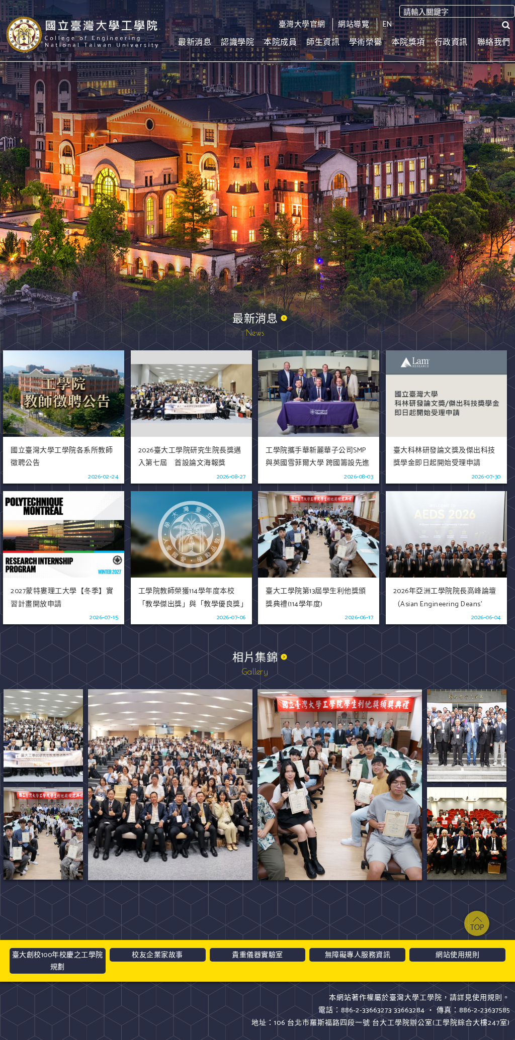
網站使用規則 (457, 955)
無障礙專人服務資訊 (358, 955)
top (476, 923)
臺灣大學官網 (302, 24)
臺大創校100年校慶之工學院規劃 (57, 961)
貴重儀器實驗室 (257, 955)
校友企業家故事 (157, 955)
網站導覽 (353, 24)
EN (387, 24)
